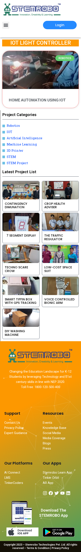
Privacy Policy (14, 428)
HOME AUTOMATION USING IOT (37, 100)
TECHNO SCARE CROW (16, 269)
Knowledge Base (54, 428)
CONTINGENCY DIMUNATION (16, 205)
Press (47, 448)
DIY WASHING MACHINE (15, 333)
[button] (5, 25)
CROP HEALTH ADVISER (54, 205)
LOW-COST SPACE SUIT (58, 269)
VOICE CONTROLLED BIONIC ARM (59, 301)
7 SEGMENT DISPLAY (20, 235)
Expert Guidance (15, 433)
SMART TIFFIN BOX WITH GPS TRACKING (21, 301)
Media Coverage (54, 438)
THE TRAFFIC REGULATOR (53, 237)
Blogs (47, 443)
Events (47, 423)
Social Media (52, 433)
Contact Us (12, 423)
